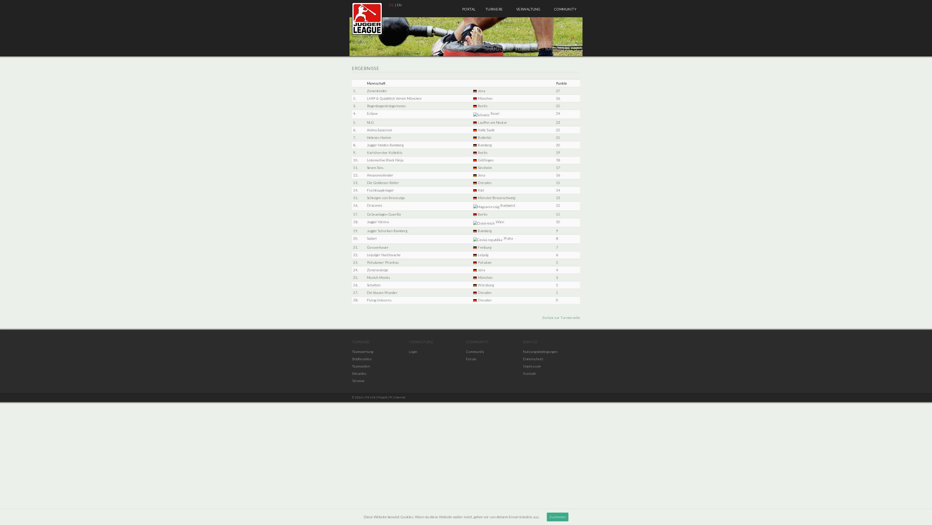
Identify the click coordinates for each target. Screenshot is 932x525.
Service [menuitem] (530, 342)
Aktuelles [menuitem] (359, 373)
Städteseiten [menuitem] (362, 359)
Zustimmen (557, 517)
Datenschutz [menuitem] (533, 359)
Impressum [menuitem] (532, 366)
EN (399, 5)
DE (391, 5)
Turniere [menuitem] (494, 9)
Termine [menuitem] (358, 381)
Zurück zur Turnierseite (560, 317)
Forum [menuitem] (471, 359)
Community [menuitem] (565, 9)
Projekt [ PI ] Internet (392, 397)
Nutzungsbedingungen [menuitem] (540, 352)
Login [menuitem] (413, 352)
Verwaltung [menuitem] (528, 9)
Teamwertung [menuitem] (362, 352)
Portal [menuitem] (469, 9)
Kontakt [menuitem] (529, 373)
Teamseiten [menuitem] (361, 366)
